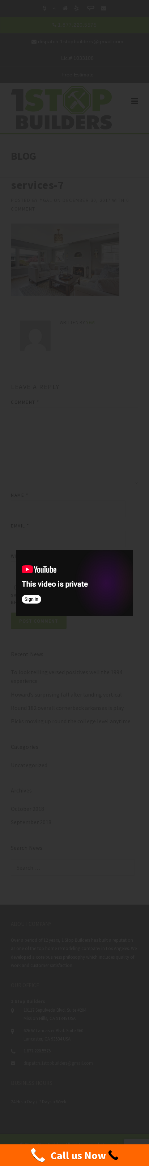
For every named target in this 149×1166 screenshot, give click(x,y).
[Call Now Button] (74, 1155)
